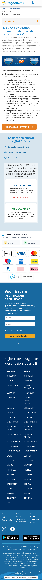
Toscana (11, 498)
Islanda (28, 417)
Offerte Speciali (32, 515)
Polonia (11, 479)
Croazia (28, 380)
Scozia (27, 484)
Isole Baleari (13, 441)
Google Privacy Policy (13, 343)
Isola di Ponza (28, 435)
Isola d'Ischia (31, 422)
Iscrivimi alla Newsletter (20, 336)
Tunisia (28, 498)
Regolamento (7, 520)
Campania (29, 376)
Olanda (28, 474)
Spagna (11, 493)
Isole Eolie (29, 446)
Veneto (10, 502)
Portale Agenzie (19, 515)
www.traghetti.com (13, 3)
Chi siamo (5, 514)
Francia (11, 397)
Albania (11, 371)
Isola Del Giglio (11, 428)
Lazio (9, 455)
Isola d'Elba (13, 422)
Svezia (27, 493)
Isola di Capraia (28, 428)
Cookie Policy (32, 577)
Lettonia (28, 455)
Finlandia (29, 392)
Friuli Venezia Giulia (28, 400)
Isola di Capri (14, 434)
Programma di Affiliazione (21, 520)
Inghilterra (30, 412)
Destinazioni (34, 519)
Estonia (11, 392)
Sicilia (10, 488)
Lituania (28, 460)
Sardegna (12, 484)
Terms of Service (26, 343)
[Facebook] (12, 529)
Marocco (11, 469)
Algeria (28, 371)
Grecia (10, 412)
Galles (10, 408)
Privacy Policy (11, 549)
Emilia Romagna (29, 386)
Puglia (27, 479)
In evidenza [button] (10, 21)
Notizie (32, 522)
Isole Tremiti (30, 451)
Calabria (11, 376)
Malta (10, 465)
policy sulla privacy (19, 330)
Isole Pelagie (13, 451)
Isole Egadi (12, 446)
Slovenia (28, 488)
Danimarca (12, 385)
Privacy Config (10, 577)
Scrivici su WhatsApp (17, 152)
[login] (33, 3)
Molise (27, 469)
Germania (29, 408)
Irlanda (11, 417)
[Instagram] (5, 529)
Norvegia (12, 474)
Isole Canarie (31, 441)
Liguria (10, 460)
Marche (28, 465)
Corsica (11, 380)
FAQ (3, 517)
